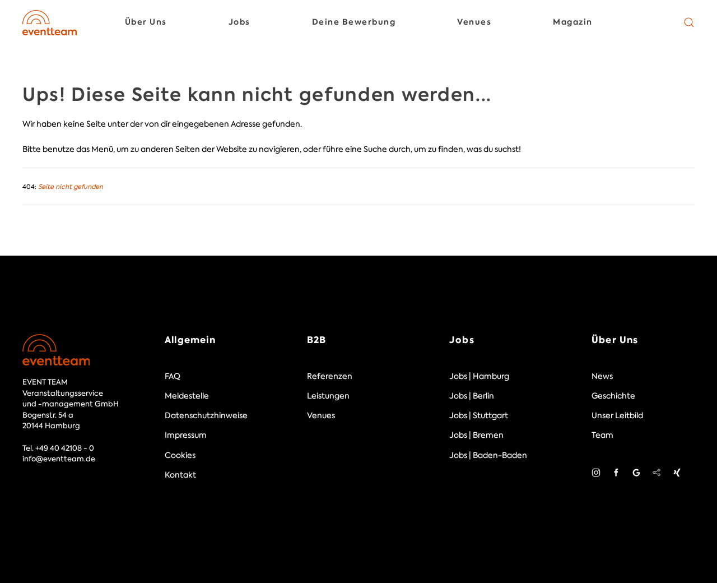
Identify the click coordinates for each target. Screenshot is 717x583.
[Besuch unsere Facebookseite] (616, 472)
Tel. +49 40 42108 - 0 (58, 448)
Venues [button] (474, 21)
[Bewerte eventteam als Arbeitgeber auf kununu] (656, 472)
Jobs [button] (239, 21)
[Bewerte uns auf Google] (636, 472)
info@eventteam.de (58, 459)
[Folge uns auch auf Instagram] (596, 472)
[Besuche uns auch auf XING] (676, 472)
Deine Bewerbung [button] (354, 21)
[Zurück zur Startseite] (49, 22)
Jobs (461, 340)
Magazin (573, 21)
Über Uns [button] (146, 21)
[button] (689, 22)
